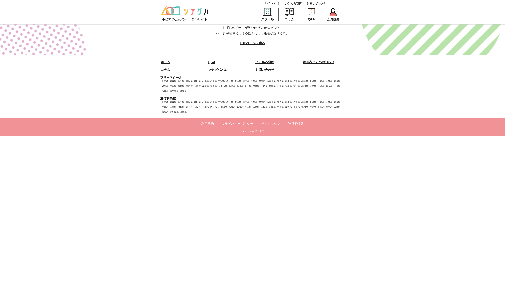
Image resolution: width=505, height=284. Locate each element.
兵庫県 (205, 86)
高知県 (296, 86)
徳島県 (272, 86)
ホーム (165, 62)
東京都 (262, 81)
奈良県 (213, 86)
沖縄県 (183, 90)
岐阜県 (329, 81)
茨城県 (221, 81)
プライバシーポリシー (237, 123)
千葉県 (254, 81)
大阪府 (197, 86)
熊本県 (329, 86)
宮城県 (189, 81)
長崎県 (321, 86)
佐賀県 (313, 86)
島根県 (240, 86)
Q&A (211, 62)
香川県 (280, 86)
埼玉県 (246, 81)
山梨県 (313, 81)
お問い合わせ (315, 3)
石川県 (296, 81)
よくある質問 (292, 3)
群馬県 (238, 81)
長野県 (321, 81)
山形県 (205, 81)
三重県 (173, 86)
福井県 (304, 81)
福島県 (213, 81)
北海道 (165, 81)
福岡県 (304, 86)
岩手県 (181, 81)
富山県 (288, 81)
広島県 (256, 86)
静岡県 (337, 81)
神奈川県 (271, 81)
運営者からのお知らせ (318, 62)
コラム (165, 69)
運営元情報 (296, 123)
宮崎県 (165, 90)
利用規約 (207, 123)
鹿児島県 (174, 90)
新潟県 (280, 81)
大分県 (337, 86)
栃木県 (229, 81)
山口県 (264, 86)
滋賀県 (181, 86)
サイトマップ (270, 123)
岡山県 (248, 86)
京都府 (189, 86)
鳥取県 (232, 86)
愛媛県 (288, 86)
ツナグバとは (270, 3)
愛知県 (165, 86)
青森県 (173, 81)
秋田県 (197, 81)
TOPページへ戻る (252, 43)
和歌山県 (222, 86)
